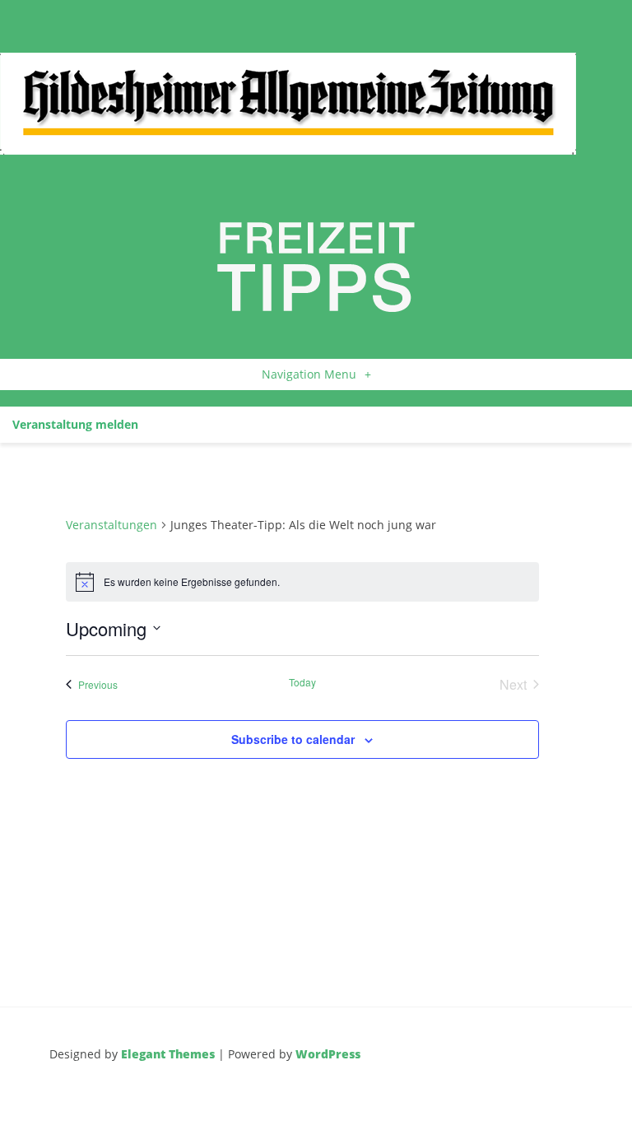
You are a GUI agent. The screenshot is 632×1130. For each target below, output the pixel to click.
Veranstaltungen (111, 524)
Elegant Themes (168, 1054)
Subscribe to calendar (293, 739)
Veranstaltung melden (75, 424)
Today (302, 682)
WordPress (327, 1054)
